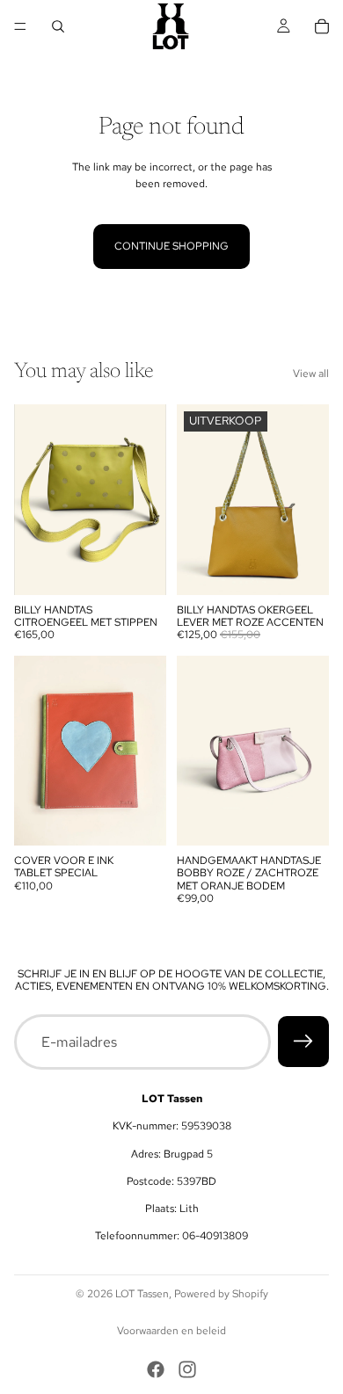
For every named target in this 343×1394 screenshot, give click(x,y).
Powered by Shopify (221, 1294)
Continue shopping (171, 246)
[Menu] (20, 26)
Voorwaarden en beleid (171, 1331)
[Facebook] (155, 1369)
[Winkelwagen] (322, 26)
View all (311, 374)
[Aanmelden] (303, 1041)
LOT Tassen (142, 1294)
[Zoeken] (58, 26)
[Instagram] (187, 1369)
